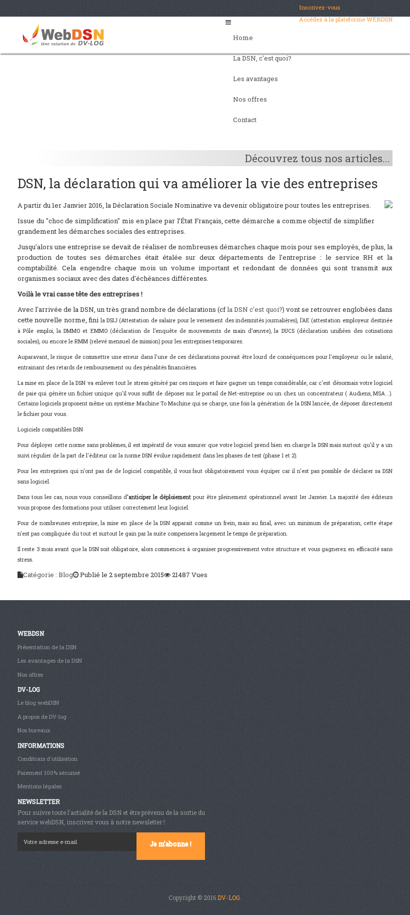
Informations (41, 745)
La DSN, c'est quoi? (262, 58)
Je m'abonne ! (171, 843)
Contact (244, 119)
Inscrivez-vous (319, 7)
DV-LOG (229, 897)
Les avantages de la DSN (50, 660)
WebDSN (31, 633)
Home (243, 37)
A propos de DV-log (42, 716)
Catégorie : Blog (48, 574)
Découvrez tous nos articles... (317, 158)
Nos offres (250, 99)
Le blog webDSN (38, 702)
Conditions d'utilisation (48, 758)
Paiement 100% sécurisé (49, 772)
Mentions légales (40, 786)
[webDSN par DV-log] (63, 32)
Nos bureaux (34, 730)
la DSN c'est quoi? (254, 309)
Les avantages (255, 78)
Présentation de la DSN (47, 647)
